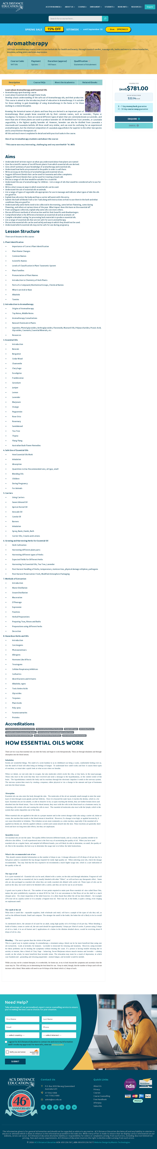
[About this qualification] (89, 61)
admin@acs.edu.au (53, 1099)
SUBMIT (15, 1061)
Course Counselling (102, 1096)
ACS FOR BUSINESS (53, 7)
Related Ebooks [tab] (90, 82)
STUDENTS (109, 7)
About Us (97, 1086)
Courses (97, 1093)
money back (131, 106)
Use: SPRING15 (119, 29)
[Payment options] (39, 64)
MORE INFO (122, 7)
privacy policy (58, 1044)
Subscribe (98, 1106)
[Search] (105, 18)
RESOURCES (136, 7)
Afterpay (97, 1103)
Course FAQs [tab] (39, 82)
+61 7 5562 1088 (52, 1096)
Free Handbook (100, 1099)
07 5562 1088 (51, 1093)
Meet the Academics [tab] (64, 82)
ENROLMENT (95, 7)
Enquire (150, 7)
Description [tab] (14, 82)
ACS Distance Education (45, 1142)
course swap (133, 109)
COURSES (82, 7)
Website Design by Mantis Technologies (112, 1142)
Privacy (97, 1089)
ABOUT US (69, 7)
